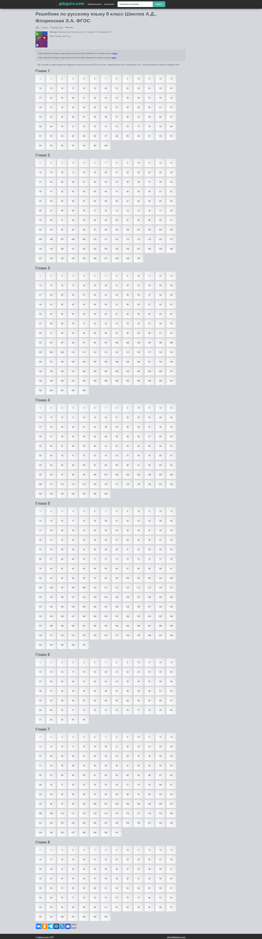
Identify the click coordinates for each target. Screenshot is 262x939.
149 (51, 380)
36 (138, 97)
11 (149, 78)
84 (73, 136)
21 (117, 88)
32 (95, 97)
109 (83, 239)
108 (73, 239)
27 (40, 97)
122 (83, 248)
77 (138, 126)
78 (149, 126)
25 (160, 88)
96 (62, 145)
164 (62, 390)
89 (128, 136)
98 (84, 145)
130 (171, 248)
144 (138, 371)
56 (73, 117)
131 (40, 258)
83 (62, 136)
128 (149, 248)
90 (138, 136)
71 (73, 126)
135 (83, 258)
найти (159, 4)
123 (94, 248)
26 (171, 88)
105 (40, 239)
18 (84, 88)
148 (40, 380)
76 (128, 126)
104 (171, 229)
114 (138, 239)
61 (117, 117)
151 (73, 380)
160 (160, 380)
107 (62, 239)
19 (95, 88)
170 (40, 635)
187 (83, 645)
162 (40, 390)
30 (73, 97)
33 (106, 97)
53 (40, 117)
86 (95, 136)
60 (117, 201)
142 (116, 371)
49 (138, 107)
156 (116, 380)
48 (128, 107)
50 (149, 107)
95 (51, 145)
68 (40, 126)
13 (171, 78)
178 (127, 635)
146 (160, 371)
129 (160, 248)
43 (73, 107)
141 (149, 606)
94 (40, 145)
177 (116, 635)
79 (160, 126)
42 (62, 107)
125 (116, 248)
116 (160, 239)
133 (62, 258)
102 (149, 229)
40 (40, 107)
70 (62, 126)
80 (171, 126)
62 (128, 117)
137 (105, 258)
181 (160, 635)
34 (117, 97)
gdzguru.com (71, 3)
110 (94, 239)
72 (84, 126)
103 (160, 229)
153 (138, 616)
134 (73, 258)
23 (138, 88)
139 (127, 258)
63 (149, 201)
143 (127, 371)
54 (51, 117)
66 (160, 117)
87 (106, 136)
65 (149, 117)
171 (51, 635)
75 (117, 126)
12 (160, 78)
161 (171, 380)
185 (62, 645)
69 (51, 126)
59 (106, 117)
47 (117, 107)
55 (62, 117)
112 (116, 239)
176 (105, 635)
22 (128, 88)
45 (95, 107)
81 (40, 136)
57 (84, 117)
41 (51, 107)
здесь (114, 53)
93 (171, 136)
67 (171, 117)
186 (73, 645)
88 (117, 136)
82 (51, 136)
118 (40, 248)
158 (138, 380)
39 (171, 97)
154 (94, 380)
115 (149, 239)
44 (84, 107)
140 (138, 258)
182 (171, 635)
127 (138, 248)
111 (105, 239)
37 (149, 97)
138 (116, 258)
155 (105, 380)
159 (149, 380)
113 (127, 239)
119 (51, 248)
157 (127, 380)
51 (160, 107)
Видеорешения (94, 4)
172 (62, 635)
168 (160, 625)
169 (171, 625)
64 (138, 117)
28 (51, 97)
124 (105, 248)
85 (84, 136)
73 (95, 126)
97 (73, 145)
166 (83, 390)
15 (51, 88)
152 (83, 380)
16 (62, 88)
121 (73, 248)
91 (149, 136)
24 (149, 88)
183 (40, 645)
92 (160, 136)
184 (51, 645)
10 (138, 78)
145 (149, 371)
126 (127, 248)
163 (51, 390)
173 (73, 635)
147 (171, 371)
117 (171, 239)
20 (106, 88)
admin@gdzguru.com (176, 937)
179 (138, 635)
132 (51, 258)
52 (171, 107)
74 (106, 126)
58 (95, 117)
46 (106, 107)
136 (94, 258)
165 (73, 390)
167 (149, 625)
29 (62, 97)
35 (128, 97)
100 (105, 145)
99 (95, 145)
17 (73, 88)
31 (84, 97)
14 (40, 88)
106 (51, 239)
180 (149, 635)
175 (94, 635)
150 (62, 380)
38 (160, 97)
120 (62, 248)
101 (138, 229)
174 (83, 635)
